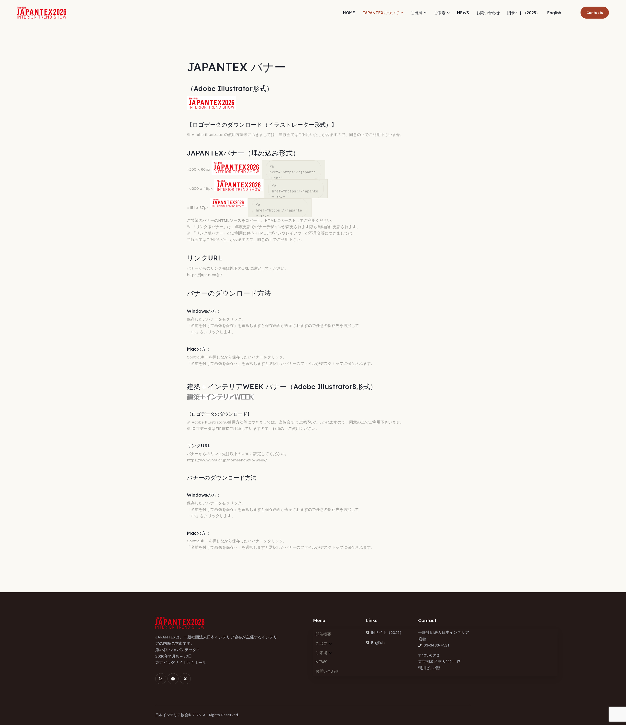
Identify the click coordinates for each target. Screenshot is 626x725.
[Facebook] (173, 678)
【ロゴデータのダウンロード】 (219, 414)
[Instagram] (160, 678)
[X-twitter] (185, 678)
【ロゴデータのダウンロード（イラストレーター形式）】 (262, 124)
